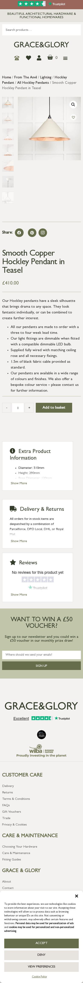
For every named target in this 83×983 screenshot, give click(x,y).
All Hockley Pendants (33, 83)
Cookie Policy (39, 977)
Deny (41, 955)
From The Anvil (25, 77)
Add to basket (54, 408)
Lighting (46, 77)
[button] (76, 896)
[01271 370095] (18, 58)
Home (6, 77)
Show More (19, 483)
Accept (42, 943)
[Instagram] (43, 232)
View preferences (41, 967)
